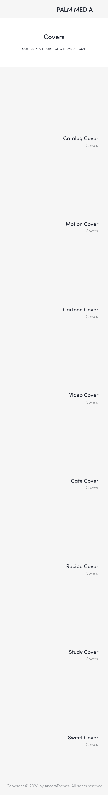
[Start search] (40, 10)
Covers (92, 145)
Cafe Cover (84, 480)
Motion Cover (82, 224)
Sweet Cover (83, 737)
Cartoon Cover (80, 309)
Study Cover (83, 651)
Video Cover (83, 395)
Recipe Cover (82, 566)
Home (81, 48)
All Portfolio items (55, 48)
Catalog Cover (80, 138)
